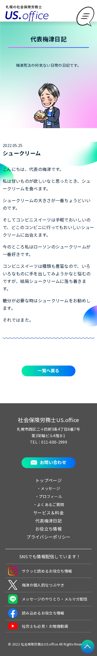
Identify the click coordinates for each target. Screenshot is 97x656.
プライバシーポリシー (48, 537)
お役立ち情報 (48, 528)
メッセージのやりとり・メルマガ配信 (54, 599)
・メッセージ (48, 488)
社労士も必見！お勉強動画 (45, 626)
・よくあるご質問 (48, 504)
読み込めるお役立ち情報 (43, 613)
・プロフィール (48, 496)
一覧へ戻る (48, 370)
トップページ (48, 480)
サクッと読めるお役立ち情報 (47, 571)
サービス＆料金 (48, 512)
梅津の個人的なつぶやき (43, 585)
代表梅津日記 (48, 520)
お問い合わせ (53, 462)
